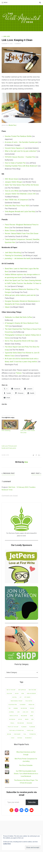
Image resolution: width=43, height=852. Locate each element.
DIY (21, 697)
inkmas (15, 708)
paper (26, 719)
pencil (12, 723)
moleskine (24, 715)
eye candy (27, 697)
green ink (31, 704)
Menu (6, 2)
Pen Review (20, 723)
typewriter (32, 734)
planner (23, 726)
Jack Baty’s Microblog (13, 253)
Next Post (35, 473)
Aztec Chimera (10, 231)
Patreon (19, 373)
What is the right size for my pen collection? (21, 151)
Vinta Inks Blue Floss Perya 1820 (17, 206)
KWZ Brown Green (11, 179)
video (12, 737)
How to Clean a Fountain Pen (15, 163)
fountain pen (12, 704)
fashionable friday (16, 701)
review (9, 734)
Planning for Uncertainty (13, 255)
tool (24, 734)
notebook (12, 719)
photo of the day (13, 726)
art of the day (11, 689)
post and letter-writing (16, 730)
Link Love (6, 36)
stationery (17, 734)
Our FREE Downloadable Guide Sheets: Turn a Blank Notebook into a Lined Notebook (26, 773)
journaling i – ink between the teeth (17, 258)
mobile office (14, 715)
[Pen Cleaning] (10, 424)
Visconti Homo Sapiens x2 (14, 148)
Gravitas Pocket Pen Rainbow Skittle (18, 136)
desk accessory (31, 693)
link (18, 712)
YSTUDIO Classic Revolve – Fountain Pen (20, 157)
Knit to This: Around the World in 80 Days (19, 341)
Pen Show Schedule (25, 765)
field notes (28, 701)
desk (22, 693)
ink (10, 708)
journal (11, 712)
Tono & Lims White (11, 191)
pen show (29, 723)
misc (32, 712)
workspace (28, 737)
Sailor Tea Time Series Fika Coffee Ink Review (22, 185)
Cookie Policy (7, 843)
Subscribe (32, 802)
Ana (26, 462)
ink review (24, 708)
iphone (32, 708)
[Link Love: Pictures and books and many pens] (10, 440)
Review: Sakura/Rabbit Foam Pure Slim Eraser (21, 233)
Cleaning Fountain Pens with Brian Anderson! (21, 166)
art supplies (22, 689)
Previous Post (9, 473)
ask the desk (32, 689)
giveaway (23, 704)
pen (32, 719)
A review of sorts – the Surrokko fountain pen (21, 142)
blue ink (9, 693)
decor (16, 693)
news (31, 715)
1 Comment (17, 43)
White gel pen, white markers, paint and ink (20, 295)
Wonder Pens (12, 125)
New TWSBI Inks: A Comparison (16, 200)
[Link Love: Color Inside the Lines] (28, 424)
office (20, 719)
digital (14, 697)
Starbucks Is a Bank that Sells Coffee (18, 317)
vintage (19, 737)
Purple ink (30, 730)
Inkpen (7, 307)
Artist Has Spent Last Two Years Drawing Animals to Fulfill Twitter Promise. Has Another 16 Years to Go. (23, 283)
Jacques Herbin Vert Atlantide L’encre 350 (20, 194)
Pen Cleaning (6, 430)
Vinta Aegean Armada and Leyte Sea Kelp (20, 212)
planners (32, 726)
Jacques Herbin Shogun (13, 182)
